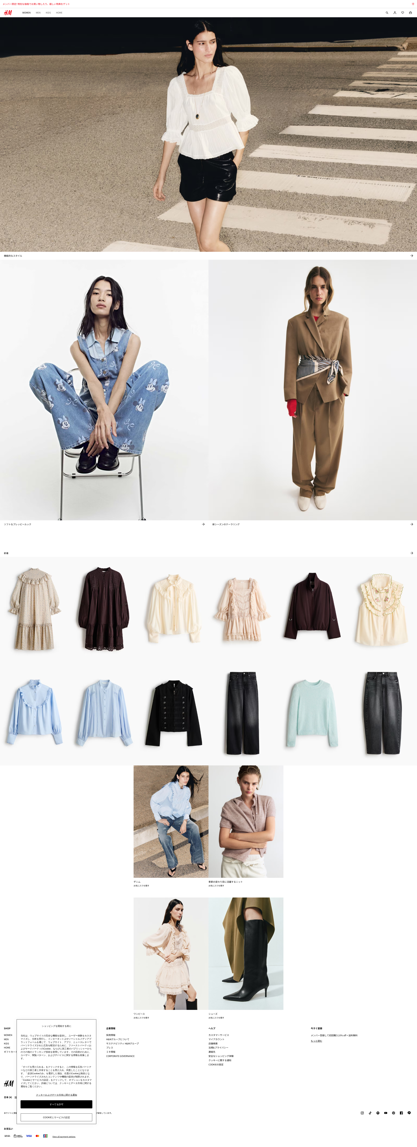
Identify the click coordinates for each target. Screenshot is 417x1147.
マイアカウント (216, 1039)
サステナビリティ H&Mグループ (122, 1043)
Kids (48, 12)
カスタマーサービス (218, 1035)
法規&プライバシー (218, 1047)
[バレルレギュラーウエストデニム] (382, 713)
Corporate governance (120, 1056)
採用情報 (110, 1035)
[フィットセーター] (313, 713)
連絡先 (211, 1051)
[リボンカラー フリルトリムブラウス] (173, 609)
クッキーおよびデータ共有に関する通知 (56, 1095)
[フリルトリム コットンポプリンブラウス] (35, 713)
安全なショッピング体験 (221, 1056)
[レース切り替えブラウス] (104, 713)
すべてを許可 (56, 1104)
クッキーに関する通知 (219, 1060)
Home (59, 12)
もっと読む (316, 1040)
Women (26, 12)
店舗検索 (213, 1043)
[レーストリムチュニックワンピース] (104, 609)
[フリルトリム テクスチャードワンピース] (35, 609)
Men (38, 12)
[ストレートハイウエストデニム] (243, 713)
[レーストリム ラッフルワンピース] (243, 609)
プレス (109, 1047)
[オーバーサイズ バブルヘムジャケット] (313, 609)
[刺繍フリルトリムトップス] (382, 609)
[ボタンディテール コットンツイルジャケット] (173, 713)
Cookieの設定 (215, 1064)
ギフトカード (11, 1051)
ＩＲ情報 (110, 1051)
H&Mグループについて (117, 1039)
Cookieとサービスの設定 (56, 1117)
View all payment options (63, 1136)
